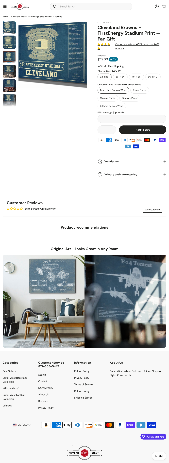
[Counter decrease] (101, 130)
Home (5, 16)
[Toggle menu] (5, 6)
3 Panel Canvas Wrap (111, 105)
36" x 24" (120, 76)
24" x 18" (104, 76)
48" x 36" (136, 76)
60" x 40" (153, 76)
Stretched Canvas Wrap (113, 90)
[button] (91, 6)
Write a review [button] (152, 209)
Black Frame (139, 90)
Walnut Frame (107, 98)
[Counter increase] (113, 130)
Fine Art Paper (130, 98)
